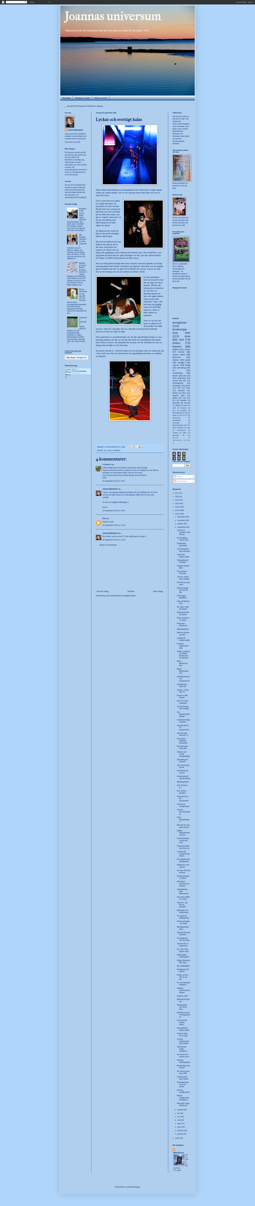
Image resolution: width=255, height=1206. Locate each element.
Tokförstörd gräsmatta (83, 321)
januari (180, 1134)
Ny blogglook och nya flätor (183, 939)
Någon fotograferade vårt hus (183, 833)
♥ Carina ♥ (106, 464)
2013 (177, 507)
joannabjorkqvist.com (73, 170)
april (179, 1124)
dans (185, 433)
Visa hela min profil (72, 142)
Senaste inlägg (103, 591)
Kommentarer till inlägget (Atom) (123, 596)
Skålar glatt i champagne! (183, 956)
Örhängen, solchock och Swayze (183, 884)
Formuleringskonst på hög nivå (183, 840)
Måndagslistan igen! (183, 928)
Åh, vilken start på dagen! (183, 608)
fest (105, 450)
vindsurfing (178, 373)
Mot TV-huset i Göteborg (182, 702)
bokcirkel (176, 403)
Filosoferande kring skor (182, 747)
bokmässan (181, 430)
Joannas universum (113, 16)
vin (174, 370)
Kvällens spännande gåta (182, 646)
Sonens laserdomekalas (183, 812)
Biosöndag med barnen (183, 1067)
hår (181, 415)
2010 (177, 1138)
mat (181, 339)
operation (176, 435)
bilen (188, 428)
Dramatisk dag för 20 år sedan (183, 1084)
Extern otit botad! (83, 290)
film (174, 400)
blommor (177, 357)
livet (174, 410)
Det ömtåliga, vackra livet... (183, 539)
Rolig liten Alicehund (182, 625)
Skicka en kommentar (108, 545)
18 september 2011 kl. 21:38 (113, 525)
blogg (187, 365)
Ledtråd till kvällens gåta (183, 639)
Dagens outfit (182, 996)
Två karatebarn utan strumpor (183, 550)
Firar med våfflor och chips (183, 898)
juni (179, 1117)
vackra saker (179, 354)
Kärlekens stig (82, 210)
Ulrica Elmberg (178, 428)
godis (187, 360)
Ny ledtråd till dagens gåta (183, 1029)
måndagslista (178, 383)
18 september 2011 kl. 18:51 (113, 481)
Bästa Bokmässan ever (183, 671)
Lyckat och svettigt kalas (183, 805)
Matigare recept (82, 98)
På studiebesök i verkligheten (183, 860)
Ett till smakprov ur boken (183, 619)
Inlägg (178, 477)
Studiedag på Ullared (182, 761)
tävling (175, 393)
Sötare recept (100, 98)
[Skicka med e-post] (131, 446)
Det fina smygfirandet (183, 1091)
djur (184, 381)
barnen (177, 346)
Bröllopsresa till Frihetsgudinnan (183, 1015)
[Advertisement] (130, 568)
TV (186, 415)
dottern (176, 349)
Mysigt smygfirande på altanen (183, 1098)
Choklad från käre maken (183, 1078)
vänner (176, 365)
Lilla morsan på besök (183, 766)
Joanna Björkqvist (110, 489)
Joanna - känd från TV (182, 691)
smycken (181, 390)
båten (174, 415)
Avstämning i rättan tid (182, 685)
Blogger (137, 1187)
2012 (177, 510)
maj (179, 1120)
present (187, 403)
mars (179, 1127)
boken (176, 343)
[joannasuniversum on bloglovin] (76, 359)
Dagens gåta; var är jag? (182, 1034)
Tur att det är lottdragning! (183, 917)
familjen (181, 362)
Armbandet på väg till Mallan (183, 777)
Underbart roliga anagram (183, 721)
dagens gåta (179, 395)
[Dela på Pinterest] (142, 446)
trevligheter (117, 450)
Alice (184, 393)
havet (175, 375)
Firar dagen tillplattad (181, 597)
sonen (109, 450)
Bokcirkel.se (70, 160)
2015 (177, 500)
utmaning (181, 367)
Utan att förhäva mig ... (183, 602)
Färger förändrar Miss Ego (183, 961)
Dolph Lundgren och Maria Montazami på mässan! (183, 654)
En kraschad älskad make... (182, 1022)
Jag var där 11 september (182, 945)
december (181, 517)
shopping (176, 386)
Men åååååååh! (183, 966)
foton (188, 388)
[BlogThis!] (134, 446)
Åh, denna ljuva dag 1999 (183, 1072)
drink (174, 408)
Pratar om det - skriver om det (183, 977)
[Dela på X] (136, 446)
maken (176, 360)
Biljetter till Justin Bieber (82, 265)
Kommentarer (181, 481)
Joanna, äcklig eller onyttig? (183, 578)
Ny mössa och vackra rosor (183, 1055)
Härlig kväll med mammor (183, 934)
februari (180, 1130)
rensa (188, 440)
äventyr (187, 386)
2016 (177, 497)
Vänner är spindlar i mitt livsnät (183, 532)
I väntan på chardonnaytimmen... (183, 854)
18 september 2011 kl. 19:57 (113, 511)
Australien (176, 423)
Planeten (79, 371)
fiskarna (184, 408)
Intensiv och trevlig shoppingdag (183, 754)
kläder (175, 398)
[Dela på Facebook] (139, 446)
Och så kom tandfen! (181, 792)
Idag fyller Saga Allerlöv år (183, 1104)
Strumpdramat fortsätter (182, 561)
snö (184, 398)
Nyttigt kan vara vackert (183, 866)
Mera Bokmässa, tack (182, 663)
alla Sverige (76, 373)
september (181, 527)
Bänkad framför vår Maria (183, 613)
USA (179, 388)
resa (187, 336)
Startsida (66, 98)
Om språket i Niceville (182, 572)
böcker (181, 352)
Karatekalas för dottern (183, 970)
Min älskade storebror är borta (82, 238)
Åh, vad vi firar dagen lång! (183, 950)
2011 (177, 514)
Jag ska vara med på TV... (183, 734)
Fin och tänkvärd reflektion (183, 984)
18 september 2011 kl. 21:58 (113, 540)
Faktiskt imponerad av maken (183, 990)
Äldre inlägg (158, 591)
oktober (180, 524)
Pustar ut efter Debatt (182, 696)
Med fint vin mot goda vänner (183, 826)
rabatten (183, 400)
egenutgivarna (177, 440)
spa (186, 413)
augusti (180, 1110)
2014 (177, 504)
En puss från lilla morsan (183, 871)
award (185, 405)
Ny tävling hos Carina (182, 772)
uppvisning (176, 418)
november (181, 520)
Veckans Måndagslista (183, 1061)
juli (178, 1113)
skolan (175, 381)
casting (175, 433)
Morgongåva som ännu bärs (182, 1007)
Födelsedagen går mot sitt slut (183, 590)
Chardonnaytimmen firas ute (183, 847)
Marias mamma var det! (183, 634)
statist (177, 405)
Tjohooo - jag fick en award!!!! (182, 905)
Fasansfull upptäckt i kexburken (182, 741)
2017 (177, 493)
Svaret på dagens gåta (183, 556)
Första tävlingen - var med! (183, 922)
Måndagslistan (183, 629)
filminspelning (177, 413)
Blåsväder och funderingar (182, 911)
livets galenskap (179, 378)
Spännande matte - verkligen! (182, 1049)
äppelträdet (176, 420)
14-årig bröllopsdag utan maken (183, 1041)
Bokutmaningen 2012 (180, 425)
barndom (183, 410)
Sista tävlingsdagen (183, 819)
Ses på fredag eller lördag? (183, 708)
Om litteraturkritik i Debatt (183, 714)
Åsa (104, 518)
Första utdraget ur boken (183, 877)
